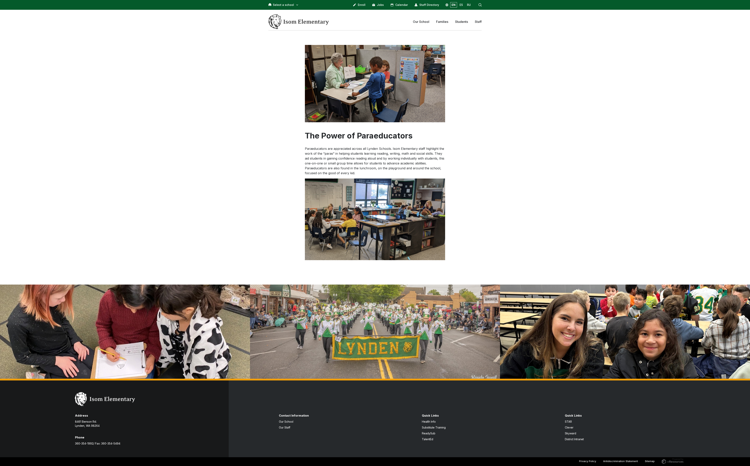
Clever (569, 427)
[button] (480, 5)
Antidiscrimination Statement (620, 461)
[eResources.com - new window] (672, 460)
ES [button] (461, 4)
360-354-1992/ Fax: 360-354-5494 (97, 443)
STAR (568, 421)
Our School (286, 421)
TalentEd (427, 439)
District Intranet (574, 439)
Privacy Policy (587, 461)
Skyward (570, 433)
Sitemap (650, 461)
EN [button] (453, 4)
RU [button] (469, 4)
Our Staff (284, 427)
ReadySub (428, 433)
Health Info (429, 421)
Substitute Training (434, 427)
